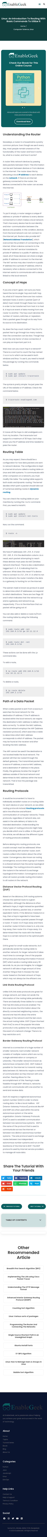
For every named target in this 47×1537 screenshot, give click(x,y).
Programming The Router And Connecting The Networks (23, 1325)
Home (23, 26)
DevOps (6, 1479)
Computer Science (21, 29)
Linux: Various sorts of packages (23, 1316)
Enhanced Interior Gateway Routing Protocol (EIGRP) (23, 1298)
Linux (32, 29)
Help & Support (9, 1497)
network (13, 178)
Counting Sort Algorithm (23, 1308)
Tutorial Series (8, 1442)
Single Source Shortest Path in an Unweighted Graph (23, 1336)
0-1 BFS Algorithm (23, 1353)
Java (5, 1470)
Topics (5, 1439)
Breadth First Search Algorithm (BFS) (23, 1268)
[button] (39, 4)
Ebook (5, 1446)
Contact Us (7, 1494)
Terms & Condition (10, 1500)
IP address (24, 174)
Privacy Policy (8, 1504)
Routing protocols (35, 808)
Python (5, 1467)
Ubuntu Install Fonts (23, 1345)
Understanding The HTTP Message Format (23, 1288)
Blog (4, 1449)
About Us (6, 1452)
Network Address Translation (18, 239)
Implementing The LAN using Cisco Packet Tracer (23, 1277)
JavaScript (7, 1473)
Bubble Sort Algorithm (23, 1372)
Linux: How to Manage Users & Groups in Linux (23, 1363)
